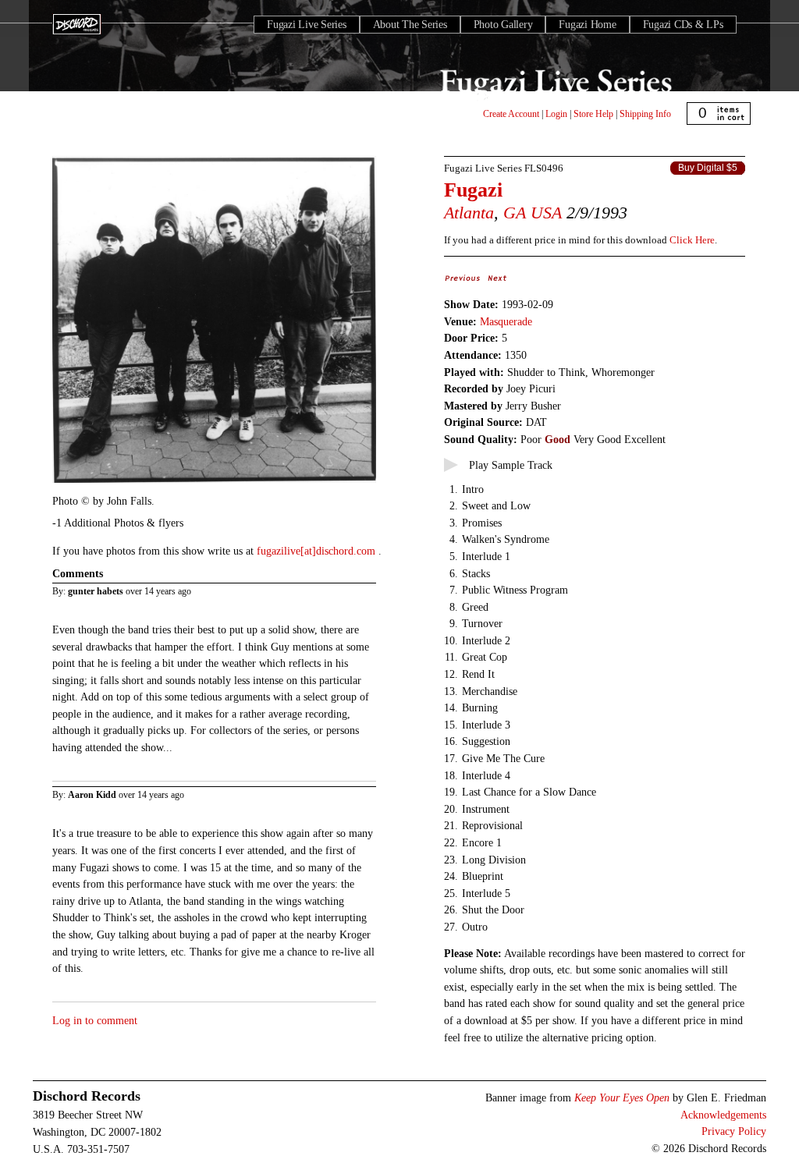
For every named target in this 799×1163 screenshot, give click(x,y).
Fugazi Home (587, 24)
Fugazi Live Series (306, 24)
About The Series (410, 24)
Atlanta (469, 212)
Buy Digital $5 (707, 167)
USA (546, 212)
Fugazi (473, 190)
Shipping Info (645, 113)
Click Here (692, 240)
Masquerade (506, 321)
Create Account (511, 113)
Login (556, 113)
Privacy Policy (733, 1131)
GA (514, 212)
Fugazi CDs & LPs (683, 24)
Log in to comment (94, 1020)
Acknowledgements (723, 1114)
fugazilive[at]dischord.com (317, 550)
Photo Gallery (503, 24)
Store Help (593, 113)
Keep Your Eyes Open (621, 1097)
